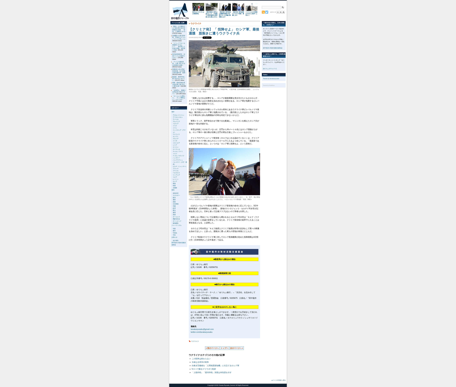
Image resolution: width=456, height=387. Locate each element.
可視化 (175, 233)
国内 (173, 190)
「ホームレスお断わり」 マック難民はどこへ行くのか (178, 97)
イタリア (175, 123)
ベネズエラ (176, 173)
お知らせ (174, 237)
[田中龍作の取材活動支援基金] (272, 48)
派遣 (174, 214)
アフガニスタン (178, 117)
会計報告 (175, 240)
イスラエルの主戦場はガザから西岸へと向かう (251, 13)
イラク (175, 126)
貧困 (174, 202)
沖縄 (174, 206)
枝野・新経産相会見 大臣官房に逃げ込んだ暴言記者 (179, 84)
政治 (174, 197)
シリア (175, 145)
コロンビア (176, 143)
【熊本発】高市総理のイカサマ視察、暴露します (238, 13)
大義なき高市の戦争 (200, 362)
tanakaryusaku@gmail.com (202, 329)
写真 (174, 228)
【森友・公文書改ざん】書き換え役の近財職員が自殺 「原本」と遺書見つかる (178, 29)
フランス (175, 168)
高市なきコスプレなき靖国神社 (198, 12)
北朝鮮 (175, 188)
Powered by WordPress (269, 85)
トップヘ (224, 348)
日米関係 (175, 204)
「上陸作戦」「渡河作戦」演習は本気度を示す (212, 372)
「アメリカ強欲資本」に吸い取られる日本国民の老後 (178, 63)
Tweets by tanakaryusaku (271, 78)
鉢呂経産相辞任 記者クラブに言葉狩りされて (178, 55)
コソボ (175, 141)
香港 (174, 183)
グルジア (175, 138)
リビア (175, 177)
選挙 (174, 200)
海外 (173, 112)
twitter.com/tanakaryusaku (201, 332)
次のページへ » (236, 348)
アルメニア (176, 121)
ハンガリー (176, 158)
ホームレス (176, 217)
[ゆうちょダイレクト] (270, 68)
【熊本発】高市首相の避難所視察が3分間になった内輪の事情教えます (225, 14)
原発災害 (175, 193)
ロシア (175, 181)
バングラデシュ (178, 160)
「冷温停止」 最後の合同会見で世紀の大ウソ (178, 92)
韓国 (174, 185)
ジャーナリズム (177, 225)
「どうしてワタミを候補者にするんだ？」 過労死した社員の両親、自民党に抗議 (178, 46)
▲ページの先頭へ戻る (278, 380)
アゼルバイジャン (178, 115)
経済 (174, 208)
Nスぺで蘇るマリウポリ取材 (204, 369)
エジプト (175, 136)
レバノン (175, 179)
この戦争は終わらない (201, 359)
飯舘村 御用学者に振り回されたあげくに (178, 78)
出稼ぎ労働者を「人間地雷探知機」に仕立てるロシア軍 (215, 366)
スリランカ (176, 149)
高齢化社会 (176, 219)
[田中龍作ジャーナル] (180, 19)
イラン (175, 128)
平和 (174, 235)
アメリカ (175, 119)
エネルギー (176, 195)
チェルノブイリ (178, 151)
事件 (174, 231)
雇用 (174, 212)
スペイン (175, 147)
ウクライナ (196, 23)
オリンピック (177, 221)
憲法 (174, 210)
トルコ (175, 153)
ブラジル (175, 171)
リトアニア (176, 175)
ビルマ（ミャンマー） (180, 166)
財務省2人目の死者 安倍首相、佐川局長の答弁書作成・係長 (179, 71)
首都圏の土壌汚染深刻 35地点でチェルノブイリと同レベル (178, 37)
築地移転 (175, 223)
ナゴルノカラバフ (178, 156)
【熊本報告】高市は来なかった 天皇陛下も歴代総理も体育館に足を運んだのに (211, 14)
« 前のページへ (212, 348)
